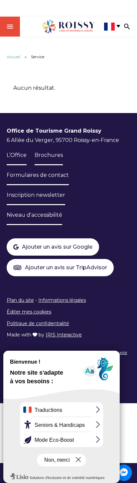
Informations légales (62, 300)
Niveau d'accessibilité (34, 215)
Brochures (49, 155)
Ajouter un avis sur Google (57, 247)
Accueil (13, 56)
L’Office (17, 155)
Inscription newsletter (36, 195)
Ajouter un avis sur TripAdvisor (66, 267)
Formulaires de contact (38, 175)
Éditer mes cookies (29, 312)
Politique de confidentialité (38, 323)
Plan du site (20, 300)
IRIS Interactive (64, 335)
